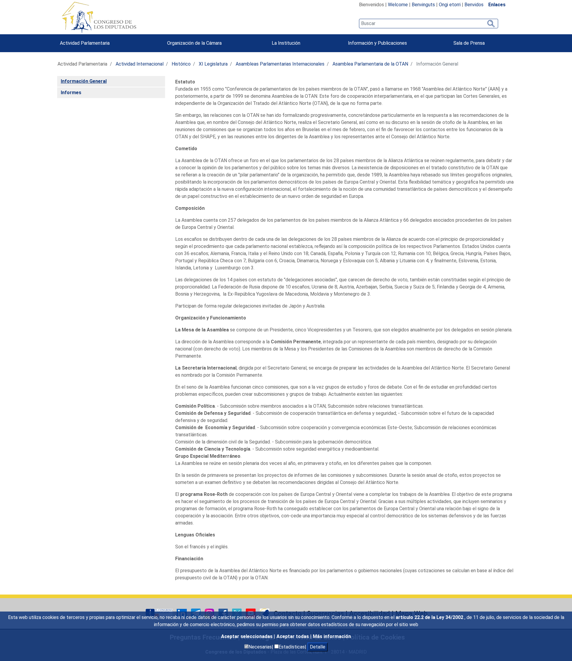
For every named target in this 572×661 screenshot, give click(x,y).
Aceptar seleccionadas (247, 636)
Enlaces (497, 4)
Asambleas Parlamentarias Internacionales (280, 64)
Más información (332, 636)
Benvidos (474, 4)
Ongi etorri (450, 4)
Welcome (398, 4)
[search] (428, 23)
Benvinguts (423, 4)
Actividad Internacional (140, 64)
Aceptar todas (293, 636)
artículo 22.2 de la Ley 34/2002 (430, 617)
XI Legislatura (213, 64)
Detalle (317, 647)
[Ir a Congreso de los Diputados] (99, 17)
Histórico (181, 64)
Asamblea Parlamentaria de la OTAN (370, 64)
